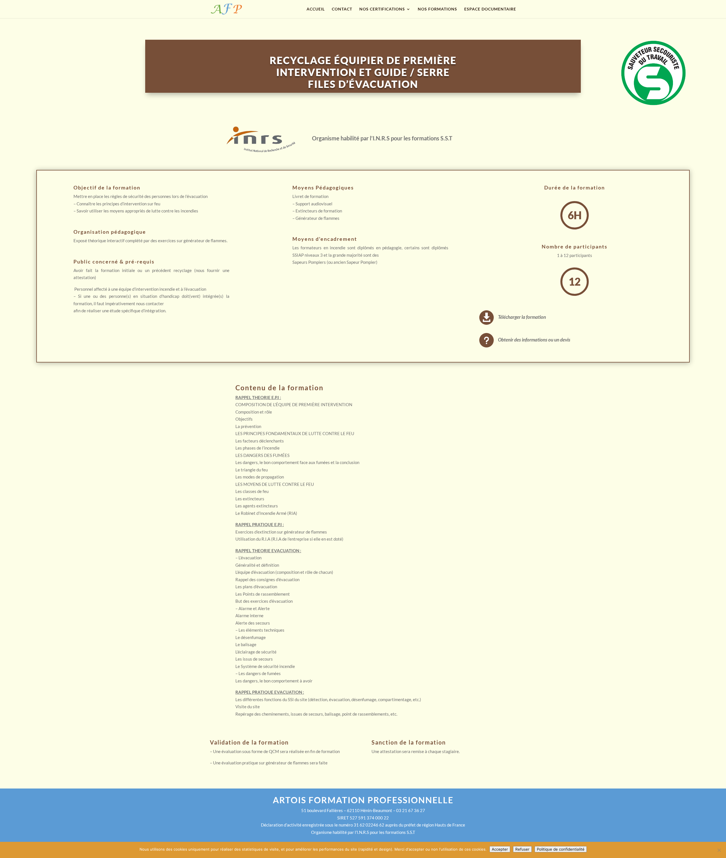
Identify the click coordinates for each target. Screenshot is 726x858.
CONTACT (342, 9)
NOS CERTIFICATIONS (382, 9)
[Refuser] (719, 850)
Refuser (522, 849)
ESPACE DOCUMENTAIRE (490, 9)
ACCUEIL (316, 9)
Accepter (500, 849)
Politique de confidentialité (560, 849)
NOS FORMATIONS (437, 9)
